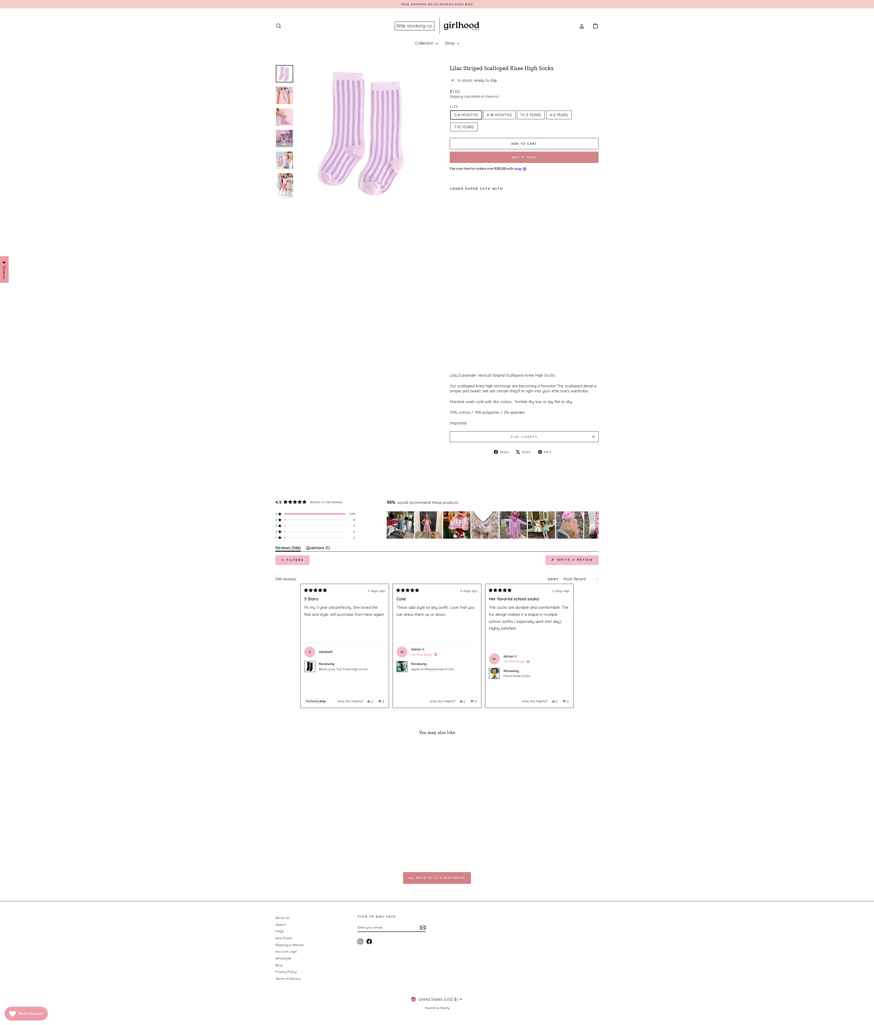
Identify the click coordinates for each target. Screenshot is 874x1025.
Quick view (314, 819)
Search (280, 925)
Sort (554, 579)
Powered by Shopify (437, 1008)
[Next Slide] (595, 525)
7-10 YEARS (464, 126)
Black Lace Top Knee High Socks (343, 669)
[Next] (568, 646)
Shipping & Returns (289, 945)
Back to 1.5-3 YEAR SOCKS (440, 877)
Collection (425, 43)
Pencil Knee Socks (517, 676)
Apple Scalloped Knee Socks (432, 669)
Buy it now (524, 157)
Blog (278, 965)
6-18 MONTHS (499, 114)
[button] (315, 513)
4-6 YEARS (559, 114)
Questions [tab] (318, 548)
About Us (282, 918)
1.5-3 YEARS (531, 114)
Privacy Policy (286, 972)
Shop (450, 43)
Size (454, 106)
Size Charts (524, 437)
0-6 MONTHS (466, 114)
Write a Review (577, 561)
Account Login (286, 951)
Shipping (456, 96)
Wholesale (283, 958)
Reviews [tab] (288, 548)
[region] (493, 525)
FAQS (279, 931)
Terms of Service (287, 979)
